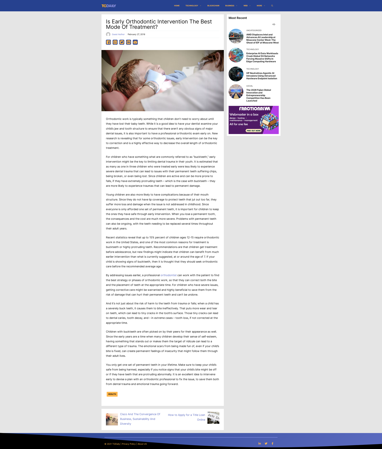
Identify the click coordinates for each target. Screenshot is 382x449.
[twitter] (121, 42)
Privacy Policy (129, 444)
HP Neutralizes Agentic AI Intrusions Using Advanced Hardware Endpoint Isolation (261, 76)
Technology (191, 5)
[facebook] (108, 42)
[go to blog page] (273, 24)
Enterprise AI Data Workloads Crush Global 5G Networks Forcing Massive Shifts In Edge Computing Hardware (262, 57)
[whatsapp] (115, 42)
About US (142, 444)
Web (246, 5)
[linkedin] (128, 42)
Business (229, 5)
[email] (135, 42)
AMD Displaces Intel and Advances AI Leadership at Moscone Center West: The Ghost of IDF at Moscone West (262, 38)
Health (112, 394)
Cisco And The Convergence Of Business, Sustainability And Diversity (140, 419)
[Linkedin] (259, 443)
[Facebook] (272, 443)
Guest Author (118, 34)
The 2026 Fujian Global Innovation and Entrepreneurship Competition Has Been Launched (258, 95)
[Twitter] (266, 443)
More (259, 5)
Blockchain (213, 5)
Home (177, 5)
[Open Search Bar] (272, 5)
